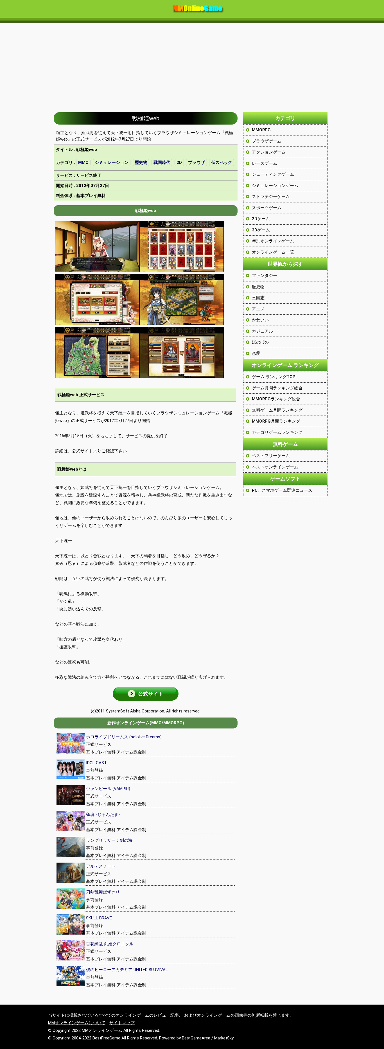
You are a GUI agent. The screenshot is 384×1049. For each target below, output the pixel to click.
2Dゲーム (261, 218)
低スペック (221, 162)
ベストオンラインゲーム (275, 467)
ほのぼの (260, 342)
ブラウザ (196, 162)
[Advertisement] (192, 65)
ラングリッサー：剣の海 (109, 840)
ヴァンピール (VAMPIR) (108, 788)
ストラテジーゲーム (271, 196)
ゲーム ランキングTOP (273, 376)
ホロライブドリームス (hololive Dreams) (124, 736)
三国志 (258, 297)
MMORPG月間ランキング (276, 421)
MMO (83, 162)
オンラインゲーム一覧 (273, 252)
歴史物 (141, 162)
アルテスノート (101, 866)
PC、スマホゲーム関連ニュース (282, 490)
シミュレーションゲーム (275, 185)
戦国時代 (161, 162)
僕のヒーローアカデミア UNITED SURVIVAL (127, 969)
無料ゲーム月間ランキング (277, 410)
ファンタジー (264, 275)
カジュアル (262, 331)
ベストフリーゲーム (271, 455)
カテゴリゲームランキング (277, 432)
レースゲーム (264, 163)
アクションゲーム (269, 152)
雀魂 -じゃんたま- (103, 814)
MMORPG (261, 129)
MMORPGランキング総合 (276, 398)
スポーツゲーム (266, 207)
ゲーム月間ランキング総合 (277, 388)
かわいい (260, 319)
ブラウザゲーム (266, 141)
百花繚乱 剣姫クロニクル (110, 943)
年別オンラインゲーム (273, 240)
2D (179, 162)
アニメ (258, 309)
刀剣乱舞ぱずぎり (103, 892)
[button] (146, 694)
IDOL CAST (96, 762)
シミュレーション (111, 162)
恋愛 (256, 353)
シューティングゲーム (273, 174)
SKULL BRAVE (99, 918)
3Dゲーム (261, 230)
